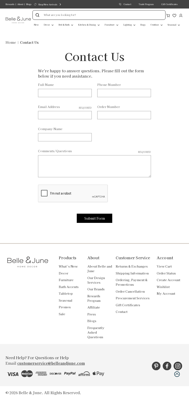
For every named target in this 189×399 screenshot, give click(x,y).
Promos (65, 307)
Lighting (127, 24)
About (20, 4)
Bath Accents (69, 287)
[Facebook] (167, 366)
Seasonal (172, 24)
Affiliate (93, 307)
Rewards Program (93, 298)
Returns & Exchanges (132, 266)
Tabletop (66, 293)
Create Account (168, 280)
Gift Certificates (169, 4)
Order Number (108, 107)
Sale (62, 314)
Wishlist (163, 287)
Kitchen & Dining (87, 24)
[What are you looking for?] (37, 15)
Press (91, 314)
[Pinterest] (156, 366)
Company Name (50, 129)
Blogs (28, 4)
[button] (177, 374)
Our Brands (96, 289)
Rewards (10, 4)
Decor (47, 24)
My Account (166, 293)
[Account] (181, 15)
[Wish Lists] (174, 15)
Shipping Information (132, 273)
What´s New (68, 266)
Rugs (142, 24)
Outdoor (155, 24)
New (36, 24)
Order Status (166, 273)
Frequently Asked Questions (95, 332)
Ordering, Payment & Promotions (132, 282)
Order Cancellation (130, 291)
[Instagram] (178, 366)
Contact (127, 4)
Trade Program (146, 4)
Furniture (110, 24)
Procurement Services (133, 298)
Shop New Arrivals (47, 4)
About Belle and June (99, 268)
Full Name (46, 84)
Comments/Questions (94, 151)
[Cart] (168, 15)
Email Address (65, 107)
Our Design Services (96, 280)
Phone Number (109, 84)
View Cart (164, 266)
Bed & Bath (64, 24)
